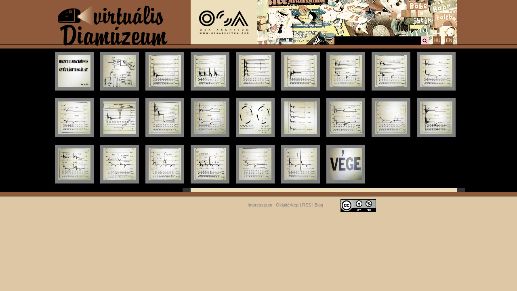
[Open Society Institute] (224, 43)
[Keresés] (425, 43)
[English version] (449, 43)
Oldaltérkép (287, 204)
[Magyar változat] (437, 43)
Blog (319, 204)
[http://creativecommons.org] (358, 204)
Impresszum (260, 204)
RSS (306, 204)
